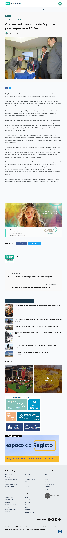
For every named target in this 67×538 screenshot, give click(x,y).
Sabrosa (7, 502)
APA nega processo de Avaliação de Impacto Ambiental (29, 287)
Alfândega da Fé (9, 474)
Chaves (12, 9)
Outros (26, 507)
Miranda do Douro (9, 486)
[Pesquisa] (57, 3)
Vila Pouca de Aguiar (10, 509)
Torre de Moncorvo (30, 479)
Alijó (46, 474)
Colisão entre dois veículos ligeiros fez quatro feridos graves (30, 277)
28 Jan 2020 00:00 (19, 33)
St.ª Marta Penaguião (10, 504)
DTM (10, 33)
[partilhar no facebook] (6, 88)
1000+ (36, 243)
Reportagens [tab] (19, 300)
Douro (26, 497)
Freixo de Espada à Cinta (11, 481)
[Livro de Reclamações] (52, 496)
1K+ (22, 243)
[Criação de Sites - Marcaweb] (60, 531)
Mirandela (27, 474)
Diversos (27, 504)
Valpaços (7, 507)
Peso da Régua (9, 497)
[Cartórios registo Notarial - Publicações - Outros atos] (32, 448)
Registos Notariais (29, 512)
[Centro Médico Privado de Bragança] (33, 220)
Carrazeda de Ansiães (11, 479)
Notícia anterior (16, 273)
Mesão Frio (47, 481)
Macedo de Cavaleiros (11, 484)
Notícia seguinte (51, 284)
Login (51, 526)
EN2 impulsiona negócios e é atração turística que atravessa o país (35, 345)
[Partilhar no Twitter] (10, 88)
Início (6, 9)
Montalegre (47, 486)
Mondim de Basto (49, 484)
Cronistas (27, 509)
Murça (46, 489)
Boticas (46, 477)
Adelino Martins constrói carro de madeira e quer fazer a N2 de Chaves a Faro (38, 319)
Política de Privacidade (30, 526)
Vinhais (27, 486)
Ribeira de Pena (9, 499)
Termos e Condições (43, 526)
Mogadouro (28, 476)
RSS (56, 526)
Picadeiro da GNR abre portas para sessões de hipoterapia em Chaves (36, 326)
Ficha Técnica (8, 526)
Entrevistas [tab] (47, 300)
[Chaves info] (23, 414)
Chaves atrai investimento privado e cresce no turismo (31, 352)
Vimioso (27, 484)
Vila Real (7, 512)
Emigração (27, 500)
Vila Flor (27, 481)
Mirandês (27, 502)
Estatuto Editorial (18, 526)
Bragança (7, 477)
